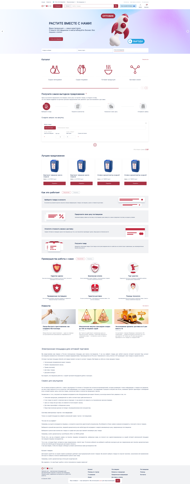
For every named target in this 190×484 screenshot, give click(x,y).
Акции (43, 2)
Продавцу (75, 192)
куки (100, 480)
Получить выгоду (55, 41)
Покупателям (70, 2)
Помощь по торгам (93, 472)
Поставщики (115, 469)
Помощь (142, 472)
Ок (118, 480)
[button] (187, 31)
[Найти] (115, 6)
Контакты (126, 2)
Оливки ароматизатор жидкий (108, 175)
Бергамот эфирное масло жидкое (52, 176)
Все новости (145, 305)
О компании (145, 2)
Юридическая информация (120, 474)
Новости (48, 2)
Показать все (145, 59)
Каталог (90, 469)
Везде (67, 6)
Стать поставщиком (59, 2)
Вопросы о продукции (118, 472)
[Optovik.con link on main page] (47, 468)
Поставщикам (80, 2)
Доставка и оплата (135, 2)
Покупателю (66, 192)
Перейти (54, 183)
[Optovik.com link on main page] (46, 6)
